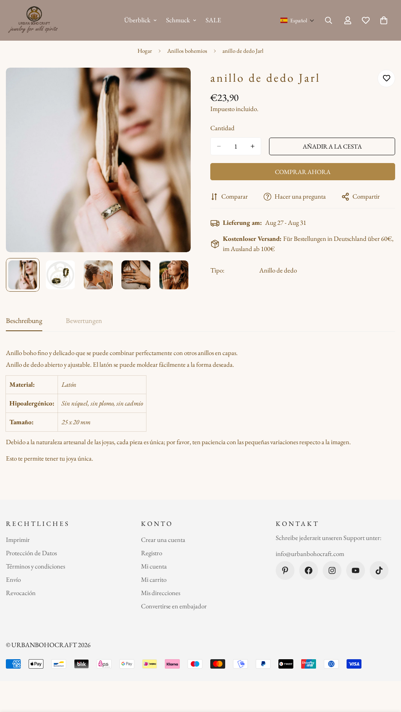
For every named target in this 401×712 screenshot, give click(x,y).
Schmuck (178, 20)
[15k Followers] (332, 570)
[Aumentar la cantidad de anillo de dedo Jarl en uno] (252, 146)
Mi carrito (153, 579)
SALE (213, 20)
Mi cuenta (154, 566)
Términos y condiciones (35, 566)
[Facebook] (308, 570)
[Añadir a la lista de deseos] (386, 78)
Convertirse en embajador (174, 606)
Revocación (21, 592)
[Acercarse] (174, 84)
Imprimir (18, 539)
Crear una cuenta (163, 539)
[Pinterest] (285, 570)
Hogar (144, 50)
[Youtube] (355, 570)
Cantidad (222, 128)
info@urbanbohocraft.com (310, 553)
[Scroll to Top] (386, 669)
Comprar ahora (303, 172)
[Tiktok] (379, 570)
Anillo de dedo (278, 270)
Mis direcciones (160, 592)
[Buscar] (328, 20)
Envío (13, 579)
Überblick (137, 20)
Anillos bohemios (187, 50)
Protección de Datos (31, 553)
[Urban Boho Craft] (34, 20)
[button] (297, 20)
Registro (151, 553)
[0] (384, 20)
